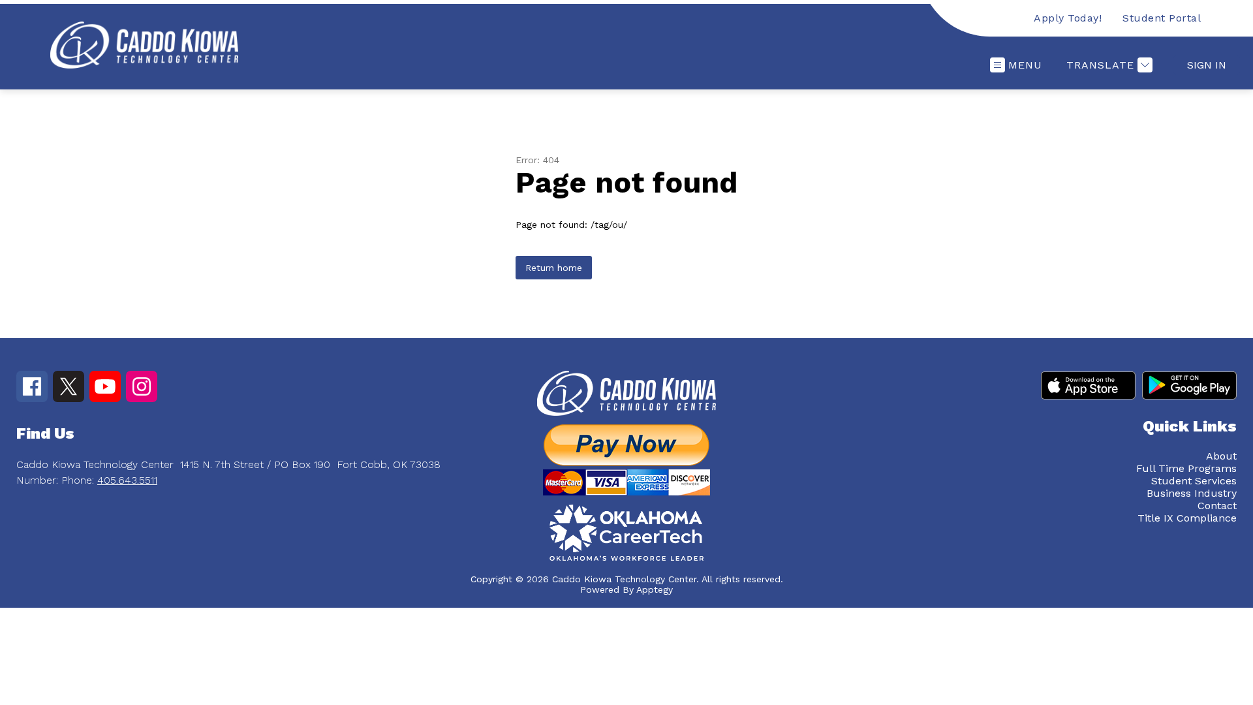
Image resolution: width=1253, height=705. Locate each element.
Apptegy (654, 589)
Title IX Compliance (1187, 518)
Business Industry (1192, 493)
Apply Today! (1068, 18)
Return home (553, 267)
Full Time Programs (1186, 468)
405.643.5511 (127, 480)
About (1221, 456)
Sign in (1206, 65)
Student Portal (1161, 18)
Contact (1217, 505)
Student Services (1194, 481)
